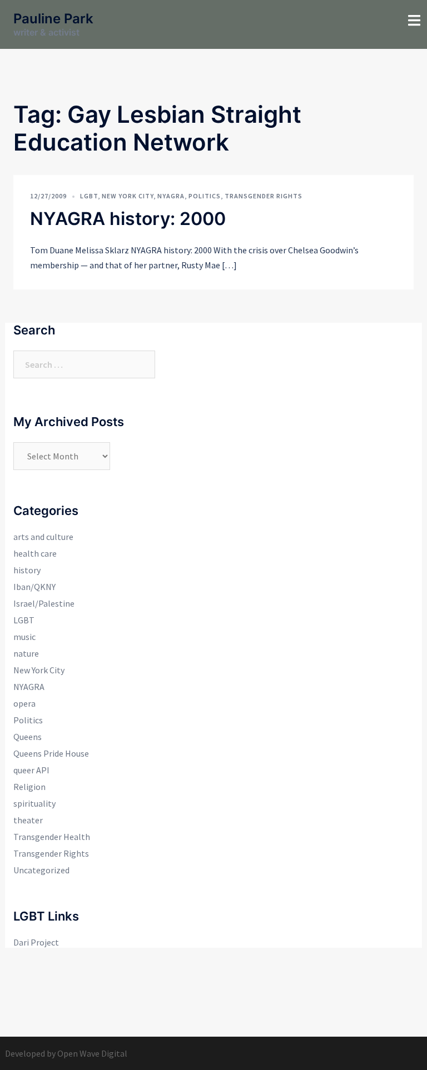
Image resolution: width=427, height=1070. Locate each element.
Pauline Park (53, 19)
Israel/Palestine (44, 603)
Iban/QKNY (34, 586)
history (27, 570)
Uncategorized (41, 870)
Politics (204, 196)
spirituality (34, 803)
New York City (127, 196)
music (24, 636)
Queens (27, 736)
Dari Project (36, 942)
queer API (31, 770)
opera (24, 703)
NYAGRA (171, 196)
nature (26, 653)
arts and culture (43, 536)
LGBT (89, 196)
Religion (29, 786)
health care (35, 553)
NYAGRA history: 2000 (128, 218)
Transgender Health (51, 836)
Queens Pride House (51, 753)
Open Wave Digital (92, 1053)
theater (28, 820)
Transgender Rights (263, 196)
